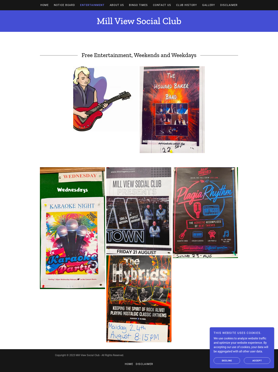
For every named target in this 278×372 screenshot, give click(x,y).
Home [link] (44, 5)
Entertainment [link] (92, 5)
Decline (227, 360)
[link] (139, 23)
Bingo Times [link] (138, 5)
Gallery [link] (208, 5)
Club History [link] (186, 5)
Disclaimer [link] (229, 5)
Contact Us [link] (162, 5)
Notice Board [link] (64, 5)
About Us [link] (117, 5)
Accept (257, 360)
